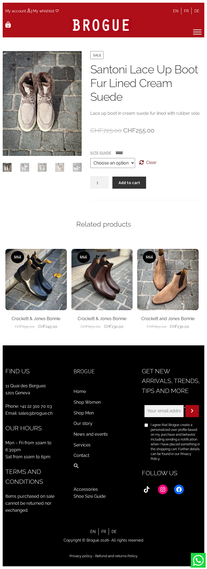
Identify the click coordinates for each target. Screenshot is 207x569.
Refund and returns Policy (116, 556)
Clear (151, 162)
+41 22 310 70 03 (36, 406)
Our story (83, 423)
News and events (91, 434)
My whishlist (44, 11)
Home (80, 391)
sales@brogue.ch (35, 413)
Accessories (86, 489)
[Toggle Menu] (197, 31)
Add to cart (129, 182)
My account (16, 11)
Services (82, 445)
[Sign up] (192, 411)
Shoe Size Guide (90, 496)
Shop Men (84, 413)
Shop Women (87, 402)
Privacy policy (81, 556)
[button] (76, 467)
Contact (81, 455)
